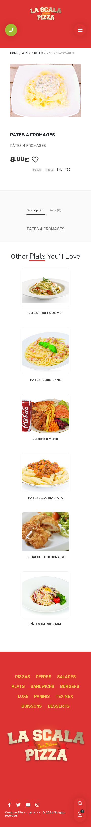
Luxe (23, 696)
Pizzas (22, 676)
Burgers (69, 686)
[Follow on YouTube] (28, 805)
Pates (38, 53)
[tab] (35, 211)
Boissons (31, 706)
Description (36, 210)
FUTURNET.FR (32, 812)
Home (14, 53)
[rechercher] (79, 803)
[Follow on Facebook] (9, 805)
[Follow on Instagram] (37, 805)
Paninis (42, 696)
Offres (43, 676)
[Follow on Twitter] (18, 805)
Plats (26, 53)
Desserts (59, 706)
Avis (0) (55, 210)
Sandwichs (42, 686)
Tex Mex (64, 696)
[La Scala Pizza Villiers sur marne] (45, 13)
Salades (66, 676)
